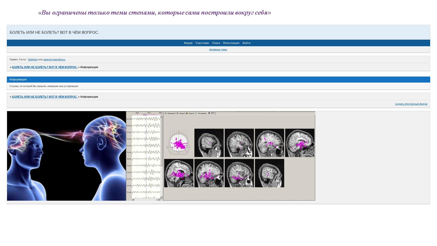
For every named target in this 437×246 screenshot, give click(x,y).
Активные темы (218, 49)
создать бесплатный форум (411, 103)
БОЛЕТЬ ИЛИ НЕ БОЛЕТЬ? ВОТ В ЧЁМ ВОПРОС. (44, 67)
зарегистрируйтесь (54, 59)
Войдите (33, 59)
